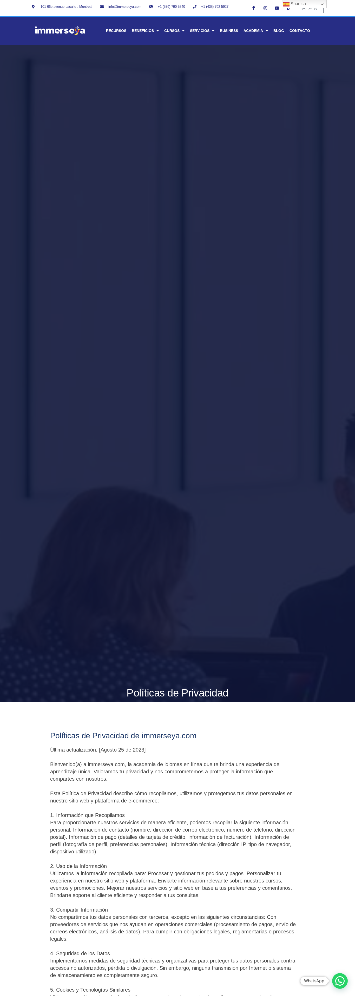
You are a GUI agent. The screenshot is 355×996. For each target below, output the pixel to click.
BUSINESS (229, 31)
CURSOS (172, 31)
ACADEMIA (253, 31)
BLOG (278, 31)
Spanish (298, 4)
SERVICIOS (199, 31)
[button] (340, 981)
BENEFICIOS (143, 31)
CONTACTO (300, 31)
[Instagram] (265, 8)
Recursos (116, 31)
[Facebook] (254, 8)
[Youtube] (277, 8)
